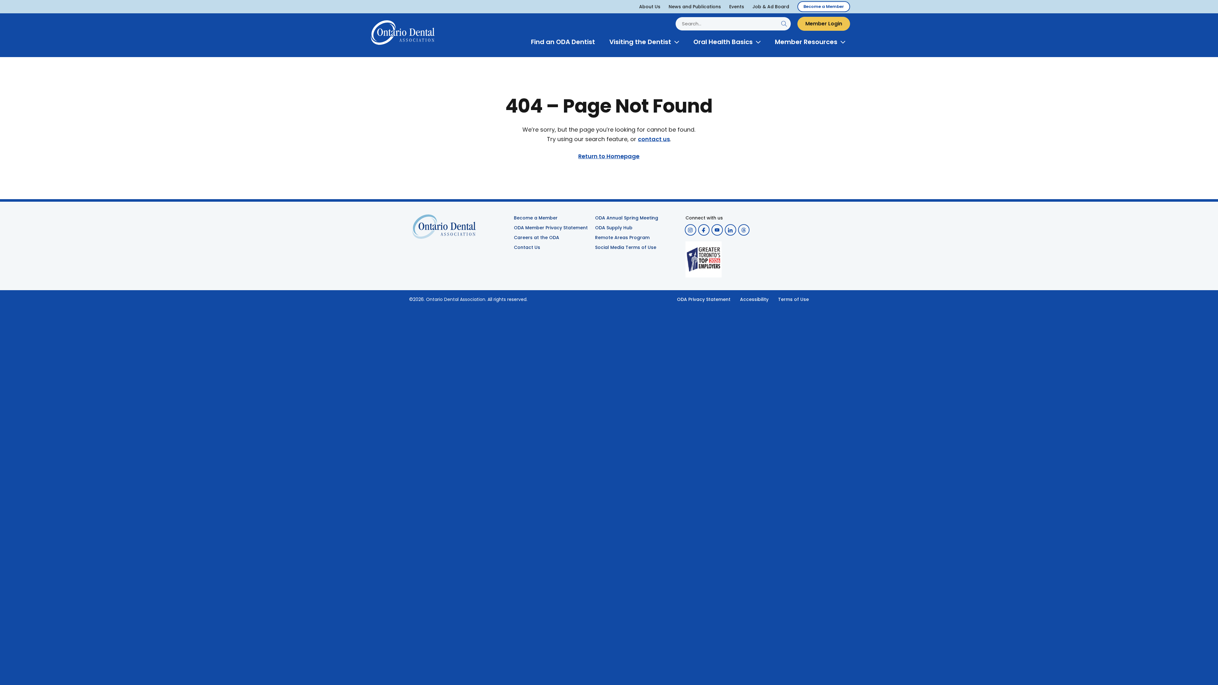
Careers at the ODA (536, 237)
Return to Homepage (608, 156)
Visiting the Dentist (640, 41)
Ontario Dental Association (455, 299)
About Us (649, 6)
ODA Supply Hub (613, 228)
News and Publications (695, 6)
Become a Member (823, 6)
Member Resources (806, 41)
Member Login (823, 23)
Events (736, 6)
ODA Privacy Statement (703, 299)
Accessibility (754, 299)
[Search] (783, 23)
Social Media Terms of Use (625, 247)
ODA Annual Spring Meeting (626, 218)
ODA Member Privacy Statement (551, 228)
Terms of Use (793, 299)
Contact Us (527, 247)
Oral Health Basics (723, 41)
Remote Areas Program (622, 237)
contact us (654, 139)
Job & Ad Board (770, 6)
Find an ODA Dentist (563, 41)
